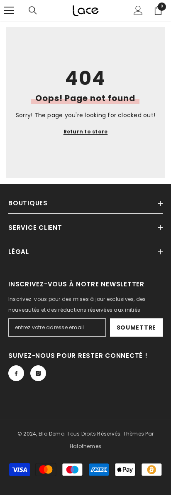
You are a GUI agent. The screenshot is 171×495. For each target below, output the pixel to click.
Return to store (86, 131)
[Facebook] (16, 373)
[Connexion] (138, 10)
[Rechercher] (33, 10)
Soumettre (136, 327)
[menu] (9, 10)
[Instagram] (38, 373)
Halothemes (85, 446)
